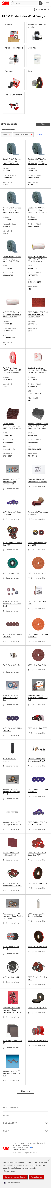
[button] (11, 1183)
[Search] (40, 3)
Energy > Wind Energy (22, 134)
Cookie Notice (9, 1171)
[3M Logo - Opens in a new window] (5, 3)
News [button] (6, 1115)
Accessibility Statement (21, 1145)
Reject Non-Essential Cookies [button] (15, 1177)
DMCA (41, 1143)
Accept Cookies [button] (36, 1177)
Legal (15, 1143)
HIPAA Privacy (31, 1143)
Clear (40, 135)
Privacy (21, 1143)
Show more (25, 1091)
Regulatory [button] (10, 1123)
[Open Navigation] (47, 3)
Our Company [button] (11, 1108)
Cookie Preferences (20, 1150)
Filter (43, 124)
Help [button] (6, 1131)
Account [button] (42, 10)
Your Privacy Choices (21, 1148)
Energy (5, 134)
